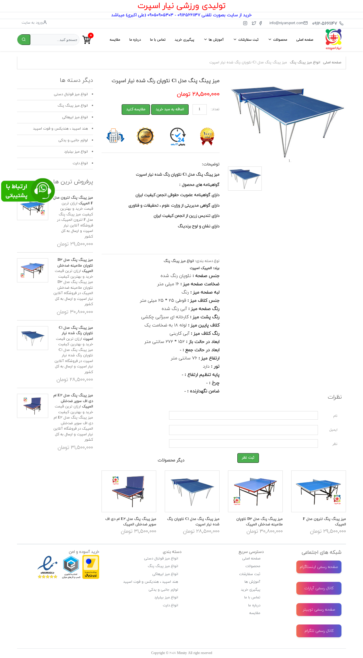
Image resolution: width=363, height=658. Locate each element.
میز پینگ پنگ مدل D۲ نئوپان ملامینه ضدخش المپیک (259, 522)
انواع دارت (80, 163)
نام (335, 415)
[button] (237, 120)
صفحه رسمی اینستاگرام (319, 567)
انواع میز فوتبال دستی (71, 94)
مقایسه (115, 40)
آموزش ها (252, 581)
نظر (334, 444)
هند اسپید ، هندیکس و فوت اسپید (60, 128)
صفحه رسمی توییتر (319, 609)
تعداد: (215, 109)
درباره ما (135, 40)
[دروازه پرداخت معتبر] (90, 557)
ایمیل (333, 429)
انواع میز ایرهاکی (75, 117)
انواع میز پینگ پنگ (305, 62)
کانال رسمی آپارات (319, 588)
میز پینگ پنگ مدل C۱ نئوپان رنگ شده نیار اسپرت (76, 333)
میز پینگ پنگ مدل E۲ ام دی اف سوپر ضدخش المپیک (130, 522)
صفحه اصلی (304, 40)
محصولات (252, 566)
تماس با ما (158, 40)
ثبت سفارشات (249, 574)
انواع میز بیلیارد (76, 151)
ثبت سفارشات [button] (248, 40)
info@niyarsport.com (286, 23)
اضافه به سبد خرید (170, 109)
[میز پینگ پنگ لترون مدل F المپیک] (318, 491)
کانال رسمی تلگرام (319, 631)
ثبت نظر (248, 457)
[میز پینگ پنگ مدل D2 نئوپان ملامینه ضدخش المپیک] (255, 491)
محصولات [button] (279, 40)
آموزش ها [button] (216, 40)
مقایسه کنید (135, 109)
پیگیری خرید (184, 40)
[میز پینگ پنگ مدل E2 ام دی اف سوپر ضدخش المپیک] (129, 491)
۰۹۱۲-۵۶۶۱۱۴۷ (324, 23)
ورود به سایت (32, 22)
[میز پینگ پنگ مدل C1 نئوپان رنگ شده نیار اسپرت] (192, 491)
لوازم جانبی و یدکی (73, 140)
